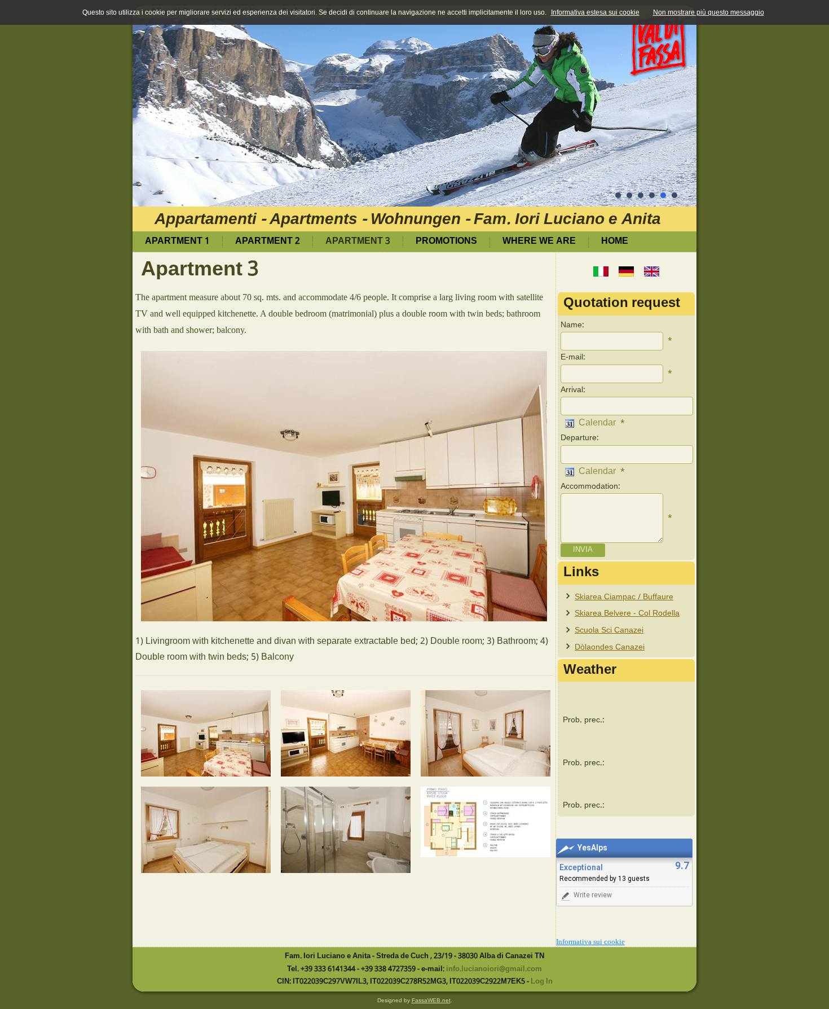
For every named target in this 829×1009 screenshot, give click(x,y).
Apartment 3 (357, 241)
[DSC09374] (345, 733)
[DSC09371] (206, 733)
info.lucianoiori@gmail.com (494, 969)
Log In (542, 982)
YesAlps (592, 848)
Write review (593, 895)
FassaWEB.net (431, 1000)
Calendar (595, 423)
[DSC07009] (345, 829)
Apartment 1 (177, 241)
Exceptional (581, 867)
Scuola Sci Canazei (609, 630)
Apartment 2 (267, 241)
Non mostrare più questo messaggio (708, 12)
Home (614, 241)
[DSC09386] (206, 829)
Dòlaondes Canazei (610, 647)
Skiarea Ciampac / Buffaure (624, 597)
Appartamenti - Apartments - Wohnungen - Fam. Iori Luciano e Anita (408, 220)
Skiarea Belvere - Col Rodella (627, 613)
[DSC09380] (485, 733)
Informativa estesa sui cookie (595, 12)
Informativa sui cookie (590, 941)
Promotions (446, 241)
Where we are (539, 241)
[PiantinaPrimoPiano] (485, 822)
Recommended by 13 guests (604, 879)
